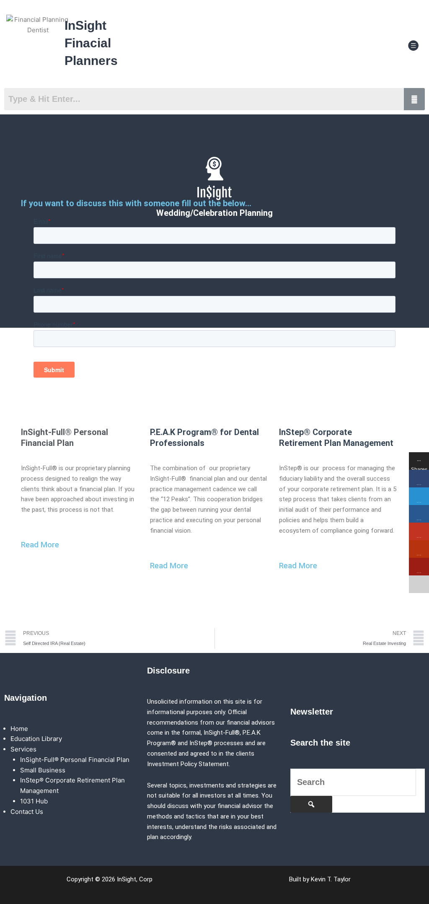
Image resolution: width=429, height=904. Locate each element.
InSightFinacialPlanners (91, 42)
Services (23, 749)
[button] (413, 46)
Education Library (36, 739)
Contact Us (26, 812)
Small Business (42, 770)
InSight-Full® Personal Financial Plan (74, 760)
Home (19, 729)
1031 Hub (34, 801)
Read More (40, 544)
